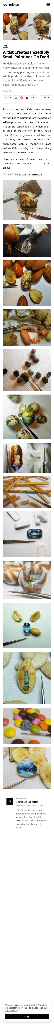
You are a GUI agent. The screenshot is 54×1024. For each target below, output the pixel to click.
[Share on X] (16, 97)
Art (5, 46)
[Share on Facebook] (5, 97)
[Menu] (48, 4)
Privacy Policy (11, 1010)
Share (46, 97)
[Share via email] (27, 97)
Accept (27, 1016)
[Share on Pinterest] (10, 97)
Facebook (20, 174)
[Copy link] (32, 97)
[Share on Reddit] (21, 97)
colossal (36, 174)
